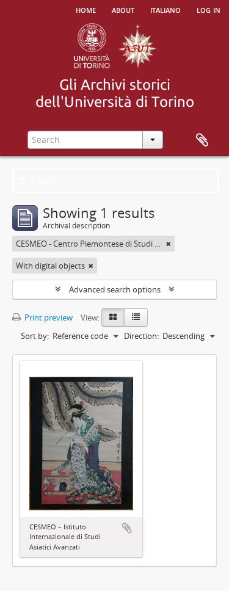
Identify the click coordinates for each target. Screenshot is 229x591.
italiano (165, 9)
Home (86, 9)
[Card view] (113, 317)
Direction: (141, 335)
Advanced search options (114, 289)
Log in (208, 9)
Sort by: (35, 335)
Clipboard (202, 140)
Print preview (48, 317)
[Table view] (136, 317)
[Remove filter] (168, 243)
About (123, 9)
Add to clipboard (127, 528)
